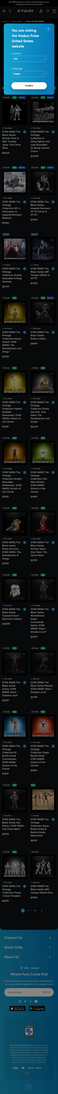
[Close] (48, 29)
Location (16, 53)
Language (17, 68)
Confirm (29, 85)
